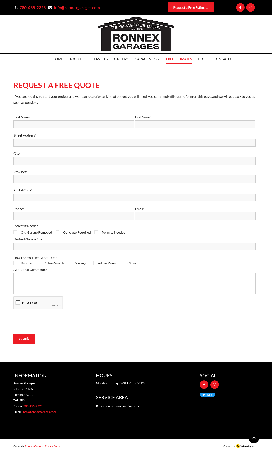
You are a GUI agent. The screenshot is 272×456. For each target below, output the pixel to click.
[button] (100, 59)
